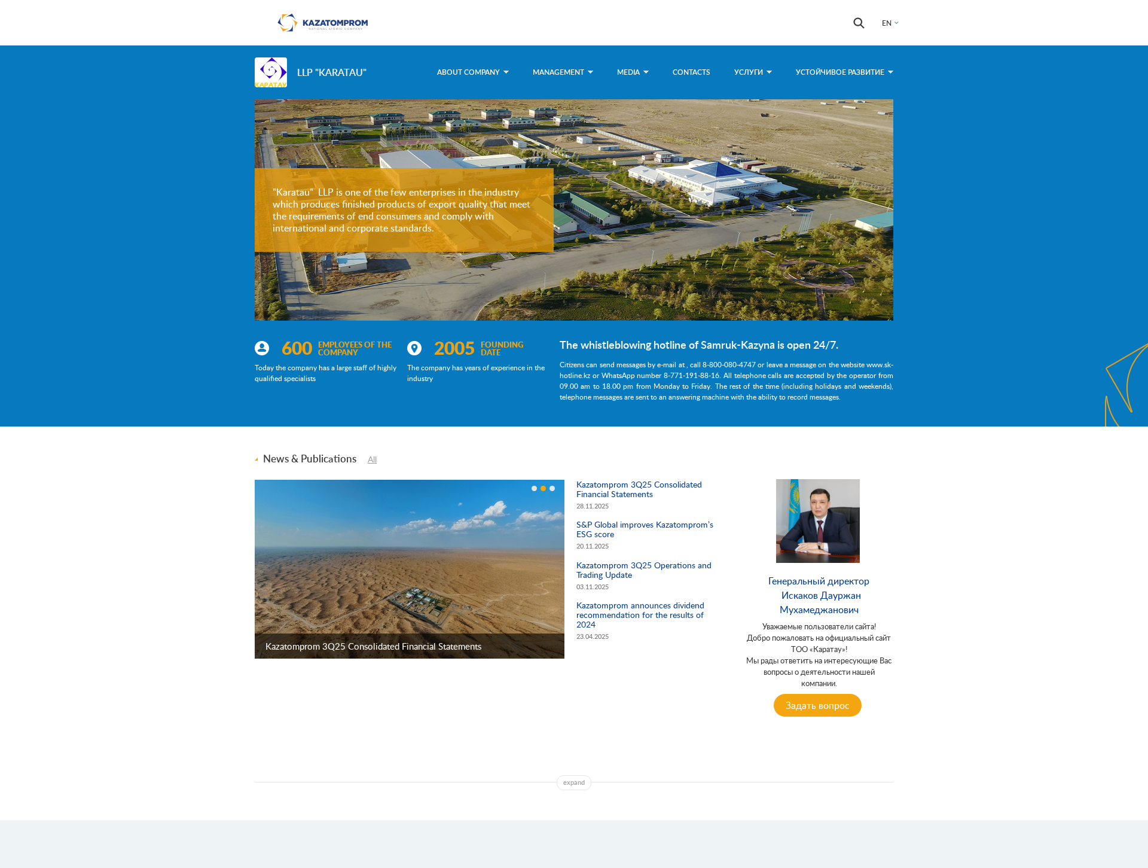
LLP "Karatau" (332, 72)
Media (628, 72)
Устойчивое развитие (840, 72)
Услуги (748, 72)
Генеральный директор (818, 580)
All (372, 459)
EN (886, 23)
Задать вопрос (818, 705)
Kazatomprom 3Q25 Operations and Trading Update (644, 570)
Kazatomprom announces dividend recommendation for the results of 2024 (640, 614)
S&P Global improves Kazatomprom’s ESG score (644, 529)
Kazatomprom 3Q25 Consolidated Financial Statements (373, 646)
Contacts (691, 72)
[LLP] (271, 72)
